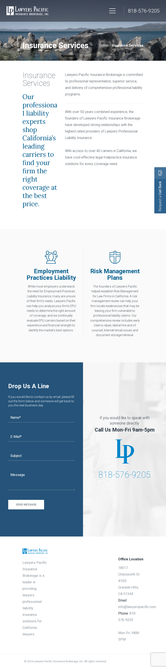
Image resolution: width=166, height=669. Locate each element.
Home (104, 45)
